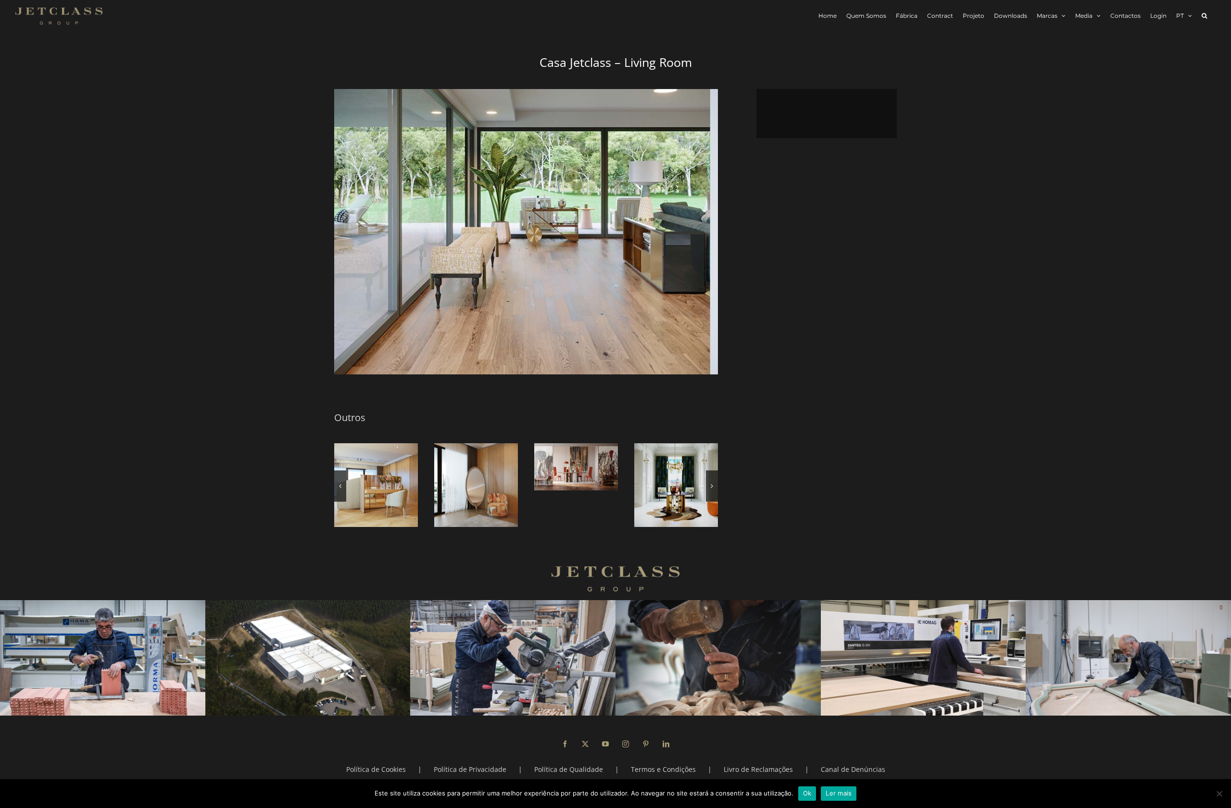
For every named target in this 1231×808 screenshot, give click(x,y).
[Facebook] (565, 744)
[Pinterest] (645, 744)
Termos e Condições (663, 769)
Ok (807, 793)
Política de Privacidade (470, 769)
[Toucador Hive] (376, 485)
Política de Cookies (376, 769)
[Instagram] (625, 744)
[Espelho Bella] (476, 485)
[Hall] (676, 485)
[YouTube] (605, 744)
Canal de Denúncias (853, 769)
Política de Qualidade (568, 769)
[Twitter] (585, 744)
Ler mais (839, 793)
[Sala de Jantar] (576, 466)
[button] (1204, 15)
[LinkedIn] (666, 744)
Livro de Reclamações (758, 769)
